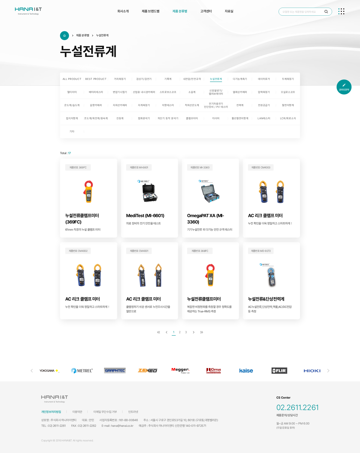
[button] (31, 370)
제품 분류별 (179, 11)
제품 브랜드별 (150, 11)
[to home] (28, 11)
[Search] (326, 12)
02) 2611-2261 (57, 426)
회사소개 (123, 11)
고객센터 (206, 11)
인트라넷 (133, 412)
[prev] (166, 332)
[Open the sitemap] (341, 11)
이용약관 (77, 412)
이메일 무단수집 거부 (105, 412)
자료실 (229, 11)
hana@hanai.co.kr (122, 426)
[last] (201, 332)
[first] (158, 332)
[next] (193, 332)
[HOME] (64, 35)
